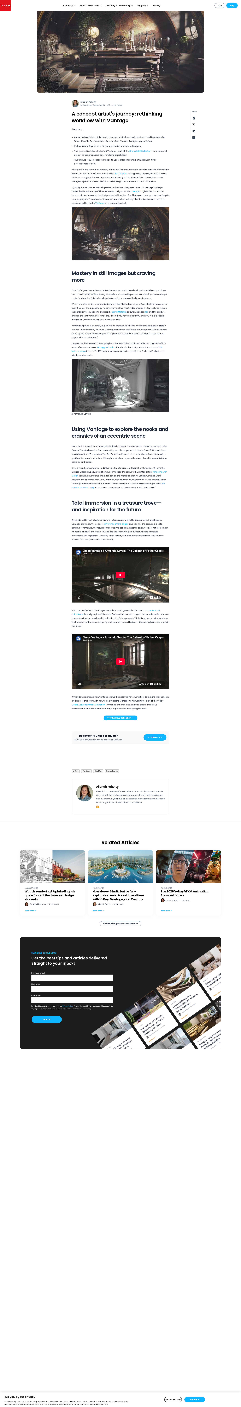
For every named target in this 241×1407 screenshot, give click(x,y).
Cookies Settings (173, 1399)
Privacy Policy (68, 1006)
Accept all (195, 1399)
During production (106, 347)
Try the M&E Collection (119, 718)
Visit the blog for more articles (119, 924)
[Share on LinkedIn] (193, 131)
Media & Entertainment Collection (88, 705)
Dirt (146, 312)
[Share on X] (193, 124)
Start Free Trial (154, 737)
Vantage (99, 203)
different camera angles (116, 524)
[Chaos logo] (5, 5)
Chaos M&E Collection (140, 151)
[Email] (193, 137)
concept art (136, 191)
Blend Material (119, 312)
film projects (121, 173)
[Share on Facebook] (193, 118)
